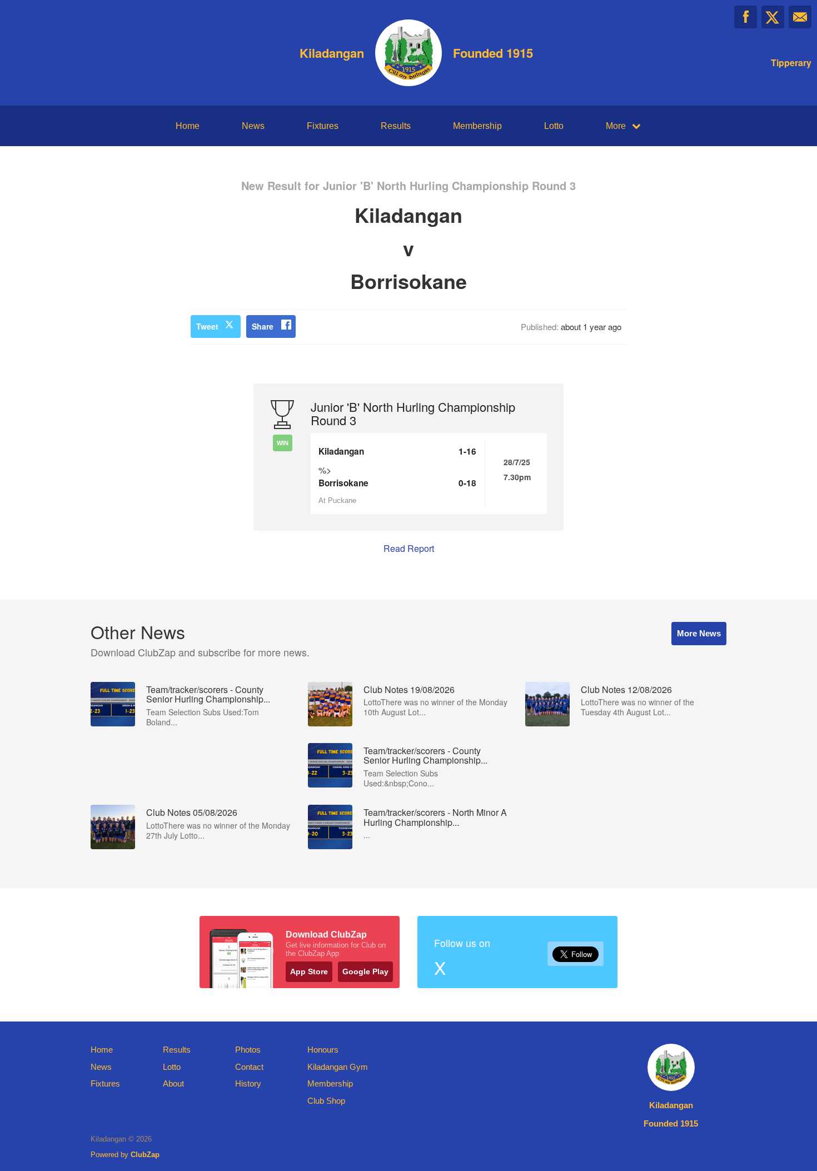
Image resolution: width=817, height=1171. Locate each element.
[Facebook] (745, 17)
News (253, 126)
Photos (248, 1049)
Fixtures (322, 126)
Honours (322, 1049)
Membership (477, 126)
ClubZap (145, 1154)
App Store (309, 971)
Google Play (365, 971)
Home (188, 126)
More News (699, 633)
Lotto (554, 126)
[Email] (800, 17)
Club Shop (326, 1100)
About (173, 1083)
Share (262, 326)
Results (396, 126)
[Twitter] (772, 17)
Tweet (207, 326)
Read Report (408, 548)
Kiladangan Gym (337, 1067)
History (248, 1083)
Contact (249, 1067)
